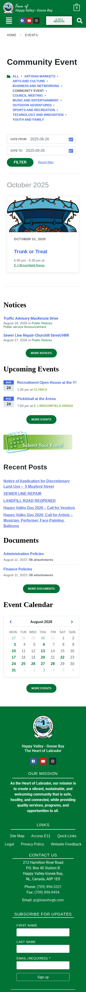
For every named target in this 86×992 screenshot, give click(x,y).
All (16, 76)
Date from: (19, 139)
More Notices (41, 353)
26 (33, 664)
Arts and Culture (29, 81)
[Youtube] (29, 21)
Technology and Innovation (38, 115)
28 (53, 664)
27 (14, 638)
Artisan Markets (39, 76)
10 (14, 651)
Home (11, 35)
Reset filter (46, 162)
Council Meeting (28, 95)
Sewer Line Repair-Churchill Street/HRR (36, 335)
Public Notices (42, 323)
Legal (9, 844)
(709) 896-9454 (46, 892)
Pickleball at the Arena (36, 399)
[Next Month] (72, 622)
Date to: (17, 150)
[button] (9, 21)
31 (14, 670)
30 (43, 638)
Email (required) (33, 958)
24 (14, 664)
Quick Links (66, 836)
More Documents (41, 588)
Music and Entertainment (36, 100)
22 (62, 657)
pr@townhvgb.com (48, 900)
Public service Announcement (24, 327)
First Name (27, 925)
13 (43, 651)
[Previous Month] (10, 622)
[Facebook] (22, 21)
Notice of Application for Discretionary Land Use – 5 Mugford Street (36, 483)
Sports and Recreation (34, 110)
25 (23, 664)
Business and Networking (36, 86)
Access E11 (40, 836)
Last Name (26, 942)
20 (43, 657)
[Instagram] (36, 21)
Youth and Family (28, 119)
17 (14, 657)
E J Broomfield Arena (29, 265)
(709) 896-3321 (49, 887)
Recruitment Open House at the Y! (46, 382)
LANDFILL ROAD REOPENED (29, 501)
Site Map (17, 836)
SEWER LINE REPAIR (22, 494)
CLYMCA (40, 389)
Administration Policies (23, 554)
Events (31, 35)
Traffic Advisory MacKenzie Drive (30, 318)
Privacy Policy (32, 844)
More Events (41, 419)
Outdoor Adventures (32, 105)
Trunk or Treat (30, 251)
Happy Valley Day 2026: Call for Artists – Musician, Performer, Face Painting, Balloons (38, 520)
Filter (20, 162)
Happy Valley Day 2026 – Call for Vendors (39, 508)
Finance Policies (17, 569)
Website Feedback (66, 844)
